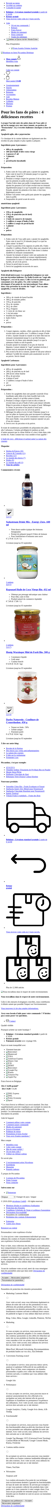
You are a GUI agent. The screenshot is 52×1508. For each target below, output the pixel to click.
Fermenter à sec (12, 757)
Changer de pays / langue (26, 1197)
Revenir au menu (13, 3)
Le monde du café (14, 462)
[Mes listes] (8, 74)
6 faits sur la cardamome (15, 755)
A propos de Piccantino (15, 1178)
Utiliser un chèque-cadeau (16, 1154)
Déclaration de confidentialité (12, 1285)
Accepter (5, 1278)
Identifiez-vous (12, 61)
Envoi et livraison (13, 1129)
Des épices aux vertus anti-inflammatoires (22, 751)
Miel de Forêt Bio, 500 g (28, 652)
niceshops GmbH (19, 1201)
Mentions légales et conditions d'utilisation (23, 1206)
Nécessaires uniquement (20, 1278)
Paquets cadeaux (12, 1169)
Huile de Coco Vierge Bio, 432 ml (28, 589)
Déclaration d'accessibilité (16, 1212)
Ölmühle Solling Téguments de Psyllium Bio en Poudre (28, 770)
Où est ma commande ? (20, 25)
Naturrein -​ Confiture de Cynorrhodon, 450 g (22, 721)
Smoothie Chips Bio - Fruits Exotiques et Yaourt (25, 786)
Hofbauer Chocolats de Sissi (17, 774)
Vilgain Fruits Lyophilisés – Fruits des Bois (23, 796)
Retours (14, 28)
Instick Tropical (12, 793)
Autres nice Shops (13, 1224)
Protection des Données (15, 1208)
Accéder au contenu (14, 5)
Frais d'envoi (16, 30)
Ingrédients (10, 1165)
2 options (9, 582)
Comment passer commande (17, 1125)
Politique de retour (13, 1131)
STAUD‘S (10, 767)
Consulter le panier (13, 8)
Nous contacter (17, 34)
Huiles (10, 460)
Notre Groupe (11, 1180)
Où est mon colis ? (13, 1151)
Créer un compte (12, 70)
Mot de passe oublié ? (14, 1149)
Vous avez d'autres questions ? (18, 1136)
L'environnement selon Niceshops (19, 1162)
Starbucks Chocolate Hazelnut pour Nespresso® (25, 791)
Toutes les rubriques (19, 37)
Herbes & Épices (14, 451)
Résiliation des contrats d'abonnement (21, 1217)
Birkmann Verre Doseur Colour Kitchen (22, 777)
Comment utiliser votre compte (18, 1122)
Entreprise (10, 1221)
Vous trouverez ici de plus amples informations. (20, 1008)
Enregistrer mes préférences (12, 1501)
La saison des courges (14, 753)
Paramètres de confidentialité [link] (17, 1215)
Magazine (10, 1167)
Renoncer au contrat (9, 1228)
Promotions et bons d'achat (16, 1134)
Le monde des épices (15, 458)
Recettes (11, 456)
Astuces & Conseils (15, 453)
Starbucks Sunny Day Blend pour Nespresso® (24, 789)
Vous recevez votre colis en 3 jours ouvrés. (23, 19)
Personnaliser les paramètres (12, 1280)
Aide (8, 23)
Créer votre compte (13, 1147)
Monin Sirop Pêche (13, 772)
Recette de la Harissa (14, 748)
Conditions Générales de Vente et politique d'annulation (28, 1210)
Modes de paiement (19, 32)
